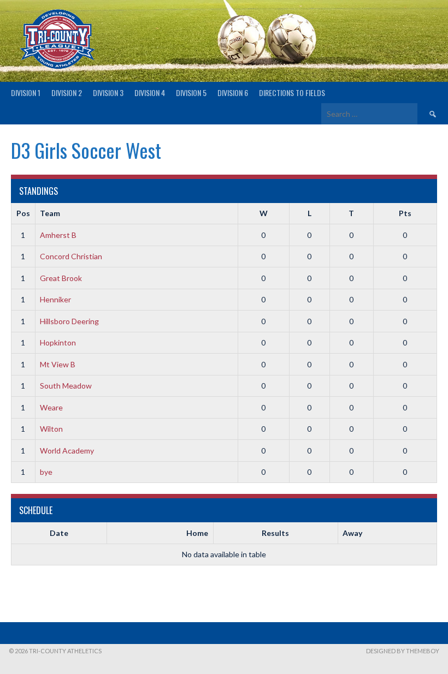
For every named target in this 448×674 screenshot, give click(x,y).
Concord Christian (71, 256)
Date (59, 533)
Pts (405, 213)
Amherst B (58, 235)
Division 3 (108, 92)
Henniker (55, 299)
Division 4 (149, 92)
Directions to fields (292, 92)
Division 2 (66, 92)
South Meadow (66, 385)
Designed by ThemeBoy (402, 650)
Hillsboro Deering (69, 321)
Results (275, 533)
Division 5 (191, 92)
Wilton (51, 428)
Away (352, 533)
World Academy (67, 450)
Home (197, 533)
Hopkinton (58, 342)
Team (50, 213)
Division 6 (232, 92)
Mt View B (57, 364)
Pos (23, 213)
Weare (51, 407)
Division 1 (25, 92)
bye (46, 471)
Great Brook (61, 278)
